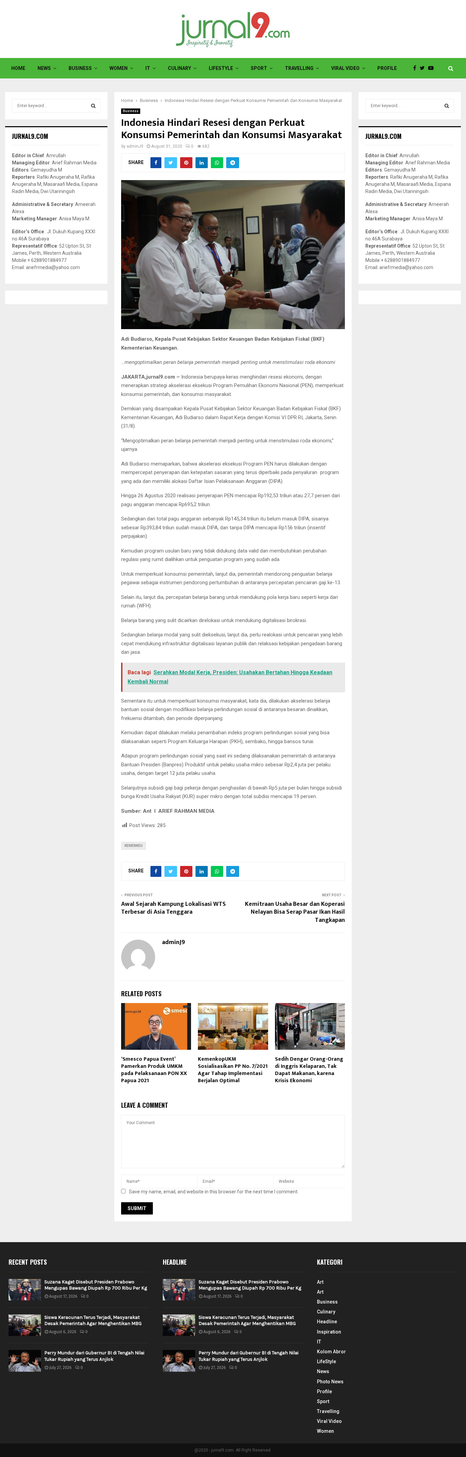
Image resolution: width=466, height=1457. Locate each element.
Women (119, 68)
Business (80, 68)
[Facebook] (416, 68)
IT (147, 68)
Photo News (330, 1381)
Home (18, 68)
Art (320, 1282)
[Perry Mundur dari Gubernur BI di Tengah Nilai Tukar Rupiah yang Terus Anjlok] (25, 1360)
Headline (327, 1321)
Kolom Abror (331, 1351)
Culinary (179, 68)
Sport (259, 68)
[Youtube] (432, 68)
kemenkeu (134, 846)
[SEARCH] (93, 106)
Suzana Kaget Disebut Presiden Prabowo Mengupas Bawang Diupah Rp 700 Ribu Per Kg (95, 1285)
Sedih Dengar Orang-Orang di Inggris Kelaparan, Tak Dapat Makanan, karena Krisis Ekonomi (309, 1070)
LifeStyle (221, 68)
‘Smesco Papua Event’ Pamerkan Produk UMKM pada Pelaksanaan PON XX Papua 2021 (154, 1070)
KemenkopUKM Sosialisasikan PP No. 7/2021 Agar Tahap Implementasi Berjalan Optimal (233, 1070)
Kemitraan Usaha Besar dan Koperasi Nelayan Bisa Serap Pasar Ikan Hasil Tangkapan (295, 912)
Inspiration (329, 1332)
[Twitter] (424, 68)
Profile (387, 68)
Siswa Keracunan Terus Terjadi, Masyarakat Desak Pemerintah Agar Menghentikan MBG (93, 1320)
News (44, 68)
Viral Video (345, 68)
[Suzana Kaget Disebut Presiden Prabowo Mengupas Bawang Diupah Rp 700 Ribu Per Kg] (25, 1289)
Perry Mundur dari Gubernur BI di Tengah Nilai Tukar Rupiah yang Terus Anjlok (94, 1356)
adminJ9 (135, 146)
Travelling (299, 68)
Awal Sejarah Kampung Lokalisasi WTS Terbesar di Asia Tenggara (173, 908)
